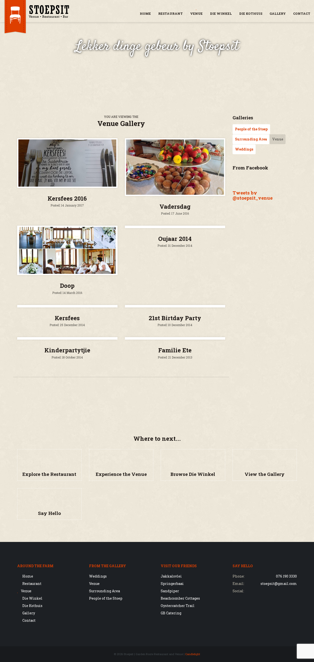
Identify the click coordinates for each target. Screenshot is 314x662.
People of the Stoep (251, 129)
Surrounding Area (251, 139)
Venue (196, 13)
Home (145, 13)
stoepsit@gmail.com (279, 583)
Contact (301, 13)
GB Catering (171, 613)
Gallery (278, 13)
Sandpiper (170, 591)
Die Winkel (221, 13)
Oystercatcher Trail (178, 605)
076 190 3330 (286, 576)
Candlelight (192, 654)
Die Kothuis (250, 13)
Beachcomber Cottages (180, 598)
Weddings (244, 149)
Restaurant (170, 13)
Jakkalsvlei (171, 576)
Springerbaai (172, 583)
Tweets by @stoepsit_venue (253, 195)
